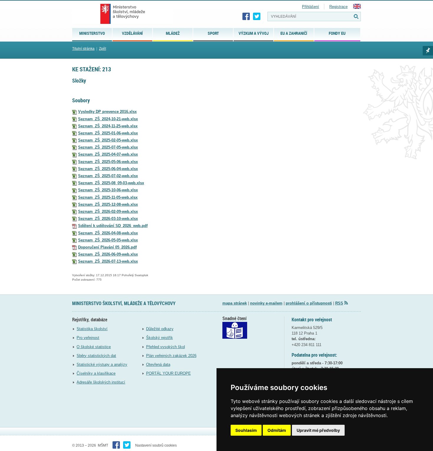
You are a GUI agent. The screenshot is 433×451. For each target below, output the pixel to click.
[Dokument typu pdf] (74, 225)
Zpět (102, 49)
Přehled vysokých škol (165, 347)
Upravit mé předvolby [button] (318, 430)
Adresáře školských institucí (101, 382)
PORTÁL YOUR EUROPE (168, 373)
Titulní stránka (83, 49)
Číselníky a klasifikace (96, 373)
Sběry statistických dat (96, 355)
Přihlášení (310, 6)
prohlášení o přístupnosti (309, 303)
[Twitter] (257, 16)
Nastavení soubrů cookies (156, 445)
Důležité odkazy (159, 329)
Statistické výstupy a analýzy (102, 364)
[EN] (357, 7)
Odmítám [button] (276, 430)
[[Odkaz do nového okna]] (234, 337)
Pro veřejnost (88, 337)
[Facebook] (246, 16)
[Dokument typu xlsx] (74, 111)
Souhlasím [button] (246, 430)
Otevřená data (158, 364)
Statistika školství (92, 329)
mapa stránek (234, 303)
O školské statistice (94, 347)
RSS (339, 303)
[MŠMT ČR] (122, 14)
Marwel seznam (428, 50)
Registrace (338, 6)
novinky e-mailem (266, 303)
